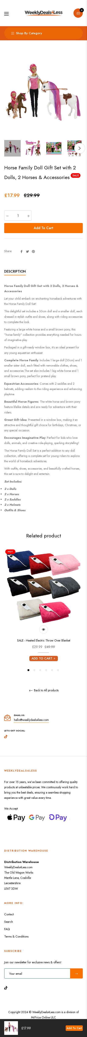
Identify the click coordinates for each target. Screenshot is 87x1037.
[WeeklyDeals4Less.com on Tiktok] (7, 987)
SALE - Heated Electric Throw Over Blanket (43, 640)
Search (8, 922)
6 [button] (58, 670)
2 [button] (34, 670)
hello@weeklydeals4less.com (31, 720)
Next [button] (79, 148)
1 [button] (28, 670)
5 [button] (52, 670)
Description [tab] (15, 271)
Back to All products (45, 690)
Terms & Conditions (16, 936)
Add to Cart (74, 1028)
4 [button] (46, 670)
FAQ (7, 929)
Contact (9, 914)
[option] (43, 610)
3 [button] (40, 670)
